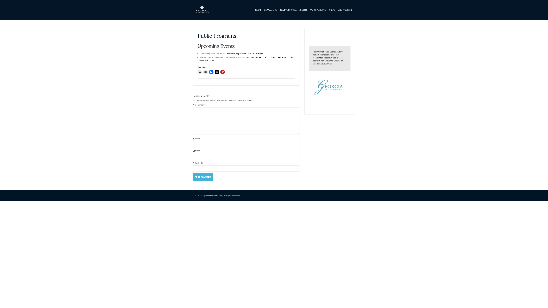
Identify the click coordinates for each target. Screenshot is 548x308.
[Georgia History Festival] (202, 9)
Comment (200, 105)
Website (199, 163)
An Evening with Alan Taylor (212, 53)
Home (258, 10)
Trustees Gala (288, 10)
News (332, 10)
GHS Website (345, 10)
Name (198, 138)
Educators (270, 10)
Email (198, 150)
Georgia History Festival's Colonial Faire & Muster (222, 57)
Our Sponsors (318, 10)
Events (303, 10)
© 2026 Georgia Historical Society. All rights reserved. (216, 195)
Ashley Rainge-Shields (330, 60)
